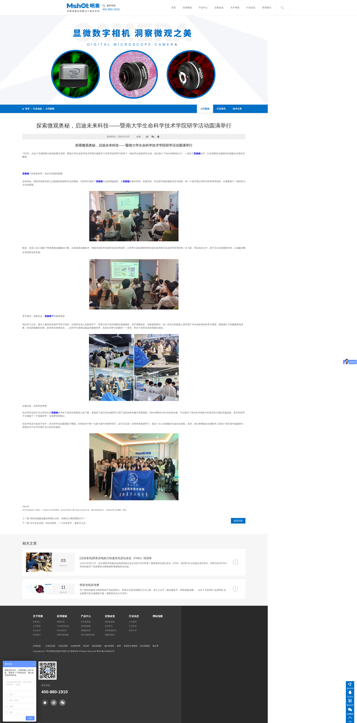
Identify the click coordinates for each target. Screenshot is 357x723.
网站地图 (158, 616)
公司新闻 (49, 109)
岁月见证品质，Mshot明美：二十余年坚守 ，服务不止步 (58, 523)
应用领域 (187, 7)
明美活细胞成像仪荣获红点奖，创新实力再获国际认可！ (58, 518)
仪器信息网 (50, 646)
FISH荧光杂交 (63, 626)
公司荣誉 (37, 626)
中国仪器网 (63, 646)
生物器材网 (75, 646)
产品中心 (203, 7)
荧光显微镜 (86, 622)
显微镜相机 (86, 630)
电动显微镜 (110, 622)
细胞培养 (61, 622)
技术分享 (237, 109)
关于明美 (235, 7)
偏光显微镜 (109, 646)
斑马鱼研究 (62, 630)
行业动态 (250, 7)
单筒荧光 (109, 626)
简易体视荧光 (111, 630)
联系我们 (266, 7)
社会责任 (37, 630)
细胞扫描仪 (110, 635)
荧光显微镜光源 (88, 635)
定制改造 (219, 7)
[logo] (83, 7)
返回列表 (238, 521)
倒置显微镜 (86, 626)
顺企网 (155, 646)
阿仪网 (86, 646)
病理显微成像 (63, 635)
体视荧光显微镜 (130, 646)
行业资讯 (221, 109)
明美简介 (37, 622)
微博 (119, 646)
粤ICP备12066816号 (106, 651)
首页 (173, 7)
